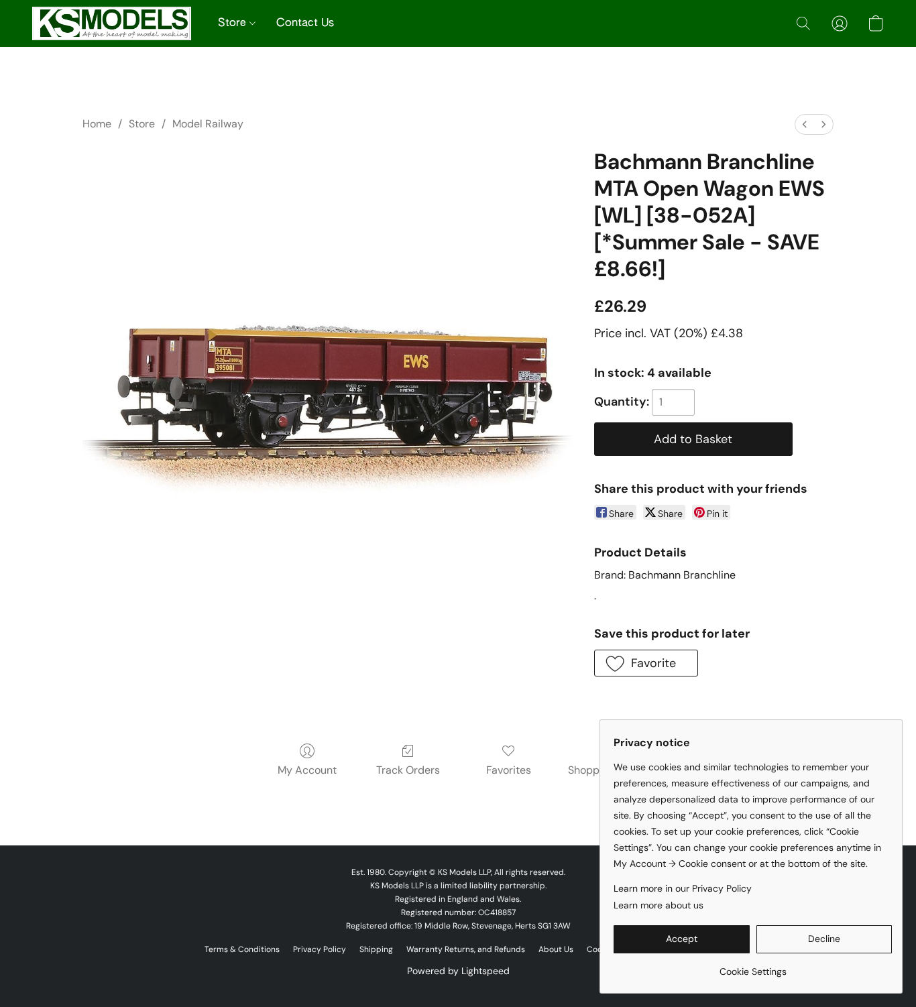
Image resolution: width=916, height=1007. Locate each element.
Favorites (508, 770)
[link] (753, 966)
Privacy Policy (319, 949)
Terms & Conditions (242, 949)
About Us (555, 949)
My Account (307, 770)
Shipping (376, 949)
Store (233, 23)
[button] (111, 23)
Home (96, 124)
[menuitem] (804, 124)
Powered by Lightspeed (458, 971)
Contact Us (305, 23)
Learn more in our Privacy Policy (683, 888)
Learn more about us (658, 905)
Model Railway (207, 124)
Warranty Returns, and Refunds (465, 949)
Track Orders (408, 770)
